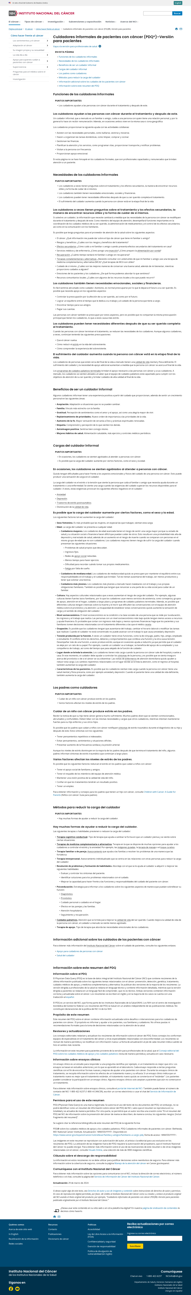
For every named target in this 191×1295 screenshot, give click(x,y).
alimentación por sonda (148, 250)
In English (13, 1234)
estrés (76, 344)
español (70, 997)
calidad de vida (142, 362)
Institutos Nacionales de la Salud (168, 1285)
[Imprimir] (176, 28)
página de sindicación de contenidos (160, 1208)
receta (148, 624)
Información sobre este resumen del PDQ (79, 85)
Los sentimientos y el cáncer (26, 40)
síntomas (122, 655)
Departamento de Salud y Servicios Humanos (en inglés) (158, 1282)
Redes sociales (16, 1243)
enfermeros (131, 658)
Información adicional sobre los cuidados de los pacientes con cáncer (92, 81)
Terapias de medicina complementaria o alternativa (84, 844)
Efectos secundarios (66, 246)
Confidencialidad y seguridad (102, 1241)
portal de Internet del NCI (129, 1088)
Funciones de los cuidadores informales (78, 56)
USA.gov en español (173, 1291)
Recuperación (63, 254)
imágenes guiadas (126, 847)
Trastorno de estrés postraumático (74, 502)
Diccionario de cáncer (58, 1238)
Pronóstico (66, 898)
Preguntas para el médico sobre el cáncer (29, 73)
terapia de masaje (147, 847)
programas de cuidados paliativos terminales (79, 370)
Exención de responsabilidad (101, 1246)
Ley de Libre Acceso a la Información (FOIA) (105, 1235)
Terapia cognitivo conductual (72, 837)
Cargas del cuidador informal (73, 69)
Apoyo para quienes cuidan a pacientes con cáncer (26, 61)
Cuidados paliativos (67, 920)
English (178, 3)
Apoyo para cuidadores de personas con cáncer (80, 951)
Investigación (19, 79)
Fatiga (68, 568)
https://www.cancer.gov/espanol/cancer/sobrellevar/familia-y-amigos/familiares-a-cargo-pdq (98, 1135)
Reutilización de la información (23, 1238)
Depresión (62, 498)
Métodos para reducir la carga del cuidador (79, 77)
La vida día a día (20, 55)
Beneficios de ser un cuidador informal (77, 65)
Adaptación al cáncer (22, 45)
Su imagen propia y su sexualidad (28, 50)
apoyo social (80, 556)
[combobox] (157, 13)
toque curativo (167, 847)
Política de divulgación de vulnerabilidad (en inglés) (100, 1252)
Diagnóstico (67, 894)
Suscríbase (135, 1246)
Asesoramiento (94, 851)
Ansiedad (61, 494)
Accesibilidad (94, 1229)
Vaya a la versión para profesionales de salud (75, 46)
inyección (113, 250)
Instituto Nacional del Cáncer (101, 945)
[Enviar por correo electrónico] (180, 28)
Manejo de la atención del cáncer (130, 1163)
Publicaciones (54, 1234)
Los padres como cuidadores (73, 73)
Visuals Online (95, 1150)
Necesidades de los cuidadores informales (79, 60)
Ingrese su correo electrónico (141, 1233)
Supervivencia (19, 67)
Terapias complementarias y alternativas (77, 259)
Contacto (52, 1229)
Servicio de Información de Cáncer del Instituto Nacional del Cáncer (126, 1176)
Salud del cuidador (65, 955)
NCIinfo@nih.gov (174, 1276)
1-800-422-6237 (154, 1276)
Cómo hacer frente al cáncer (27, 35)
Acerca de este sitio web (20, 1229)
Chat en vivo (136, 1276)
